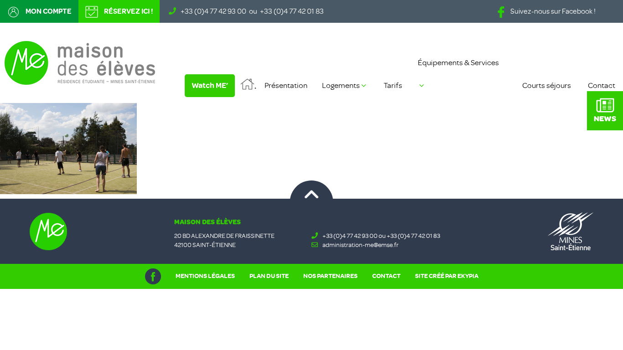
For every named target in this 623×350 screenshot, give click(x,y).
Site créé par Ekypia (446, 276)
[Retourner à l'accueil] (80, 61)
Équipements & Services (458, 62)
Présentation (286, 85)
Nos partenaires (330, 276)
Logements (341, 85)
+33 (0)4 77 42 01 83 (292, 11)
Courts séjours (546, 85)
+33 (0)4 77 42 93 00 (213, 11)
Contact (601, 85)
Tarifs (393, 85)
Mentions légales (205, 276)
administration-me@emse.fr (360, 245)
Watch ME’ (210, 85)
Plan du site (269, 276)
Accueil (248, 85)
